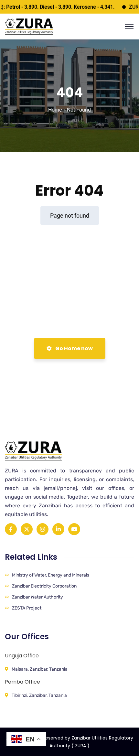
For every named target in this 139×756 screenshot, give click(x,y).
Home (55, 110)
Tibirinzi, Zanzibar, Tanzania (39, 695)
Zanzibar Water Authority (37, 597)
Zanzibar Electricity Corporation (44, 586)
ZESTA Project (26, 608)
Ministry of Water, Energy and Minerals (50, 575)
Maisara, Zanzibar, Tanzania (40, 669)
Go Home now (73, 348)
